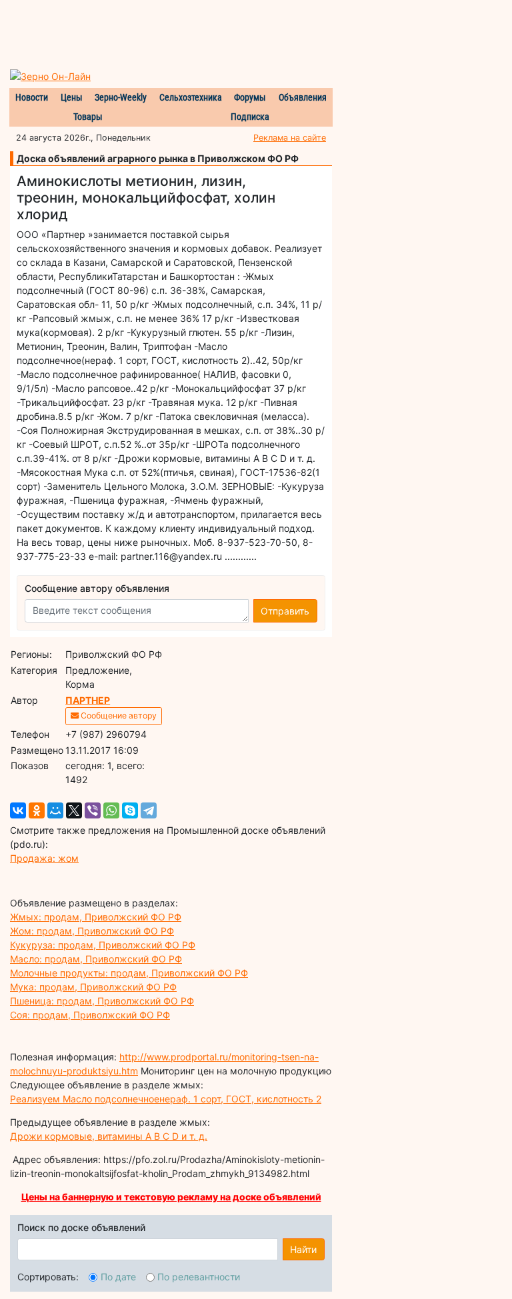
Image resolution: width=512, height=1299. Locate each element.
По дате (118, 1276)
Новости (31, 97)
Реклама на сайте (289, 138)
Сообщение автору (118, 715)
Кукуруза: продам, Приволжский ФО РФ (102, 944)
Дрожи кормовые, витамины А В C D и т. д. (108, 1136)
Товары (88, 116)
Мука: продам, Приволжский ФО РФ (93, 986)
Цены (72, 97)
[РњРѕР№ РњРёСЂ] (55, 810)
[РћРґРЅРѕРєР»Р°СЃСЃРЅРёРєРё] (37, 810)
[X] (74, 810)
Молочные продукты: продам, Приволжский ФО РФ (129, 972)
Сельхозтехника (190, 97)
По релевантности (198, 1276)
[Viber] (93, 810)
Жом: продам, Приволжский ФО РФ (92, 930)
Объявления (303, 97)
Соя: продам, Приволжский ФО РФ (90, 1014)
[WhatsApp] (111, 810)
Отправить (285, 611)
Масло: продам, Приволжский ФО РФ (96, 958)
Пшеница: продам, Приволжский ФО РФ (102, 1000)
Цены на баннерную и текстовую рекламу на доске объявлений (171, 1196)
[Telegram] (149, 810)
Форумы (250, 97)
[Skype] (130, 810)
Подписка (250, 116)
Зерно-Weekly (121, 97)
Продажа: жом (44, 858)
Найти (303, 1249)
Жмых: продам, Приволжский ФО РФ (95, 916)
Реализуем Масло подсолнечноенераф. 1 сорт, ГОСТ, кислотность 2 (165, 1098)
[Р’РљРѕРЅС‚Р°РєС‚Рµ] (18, 810)
